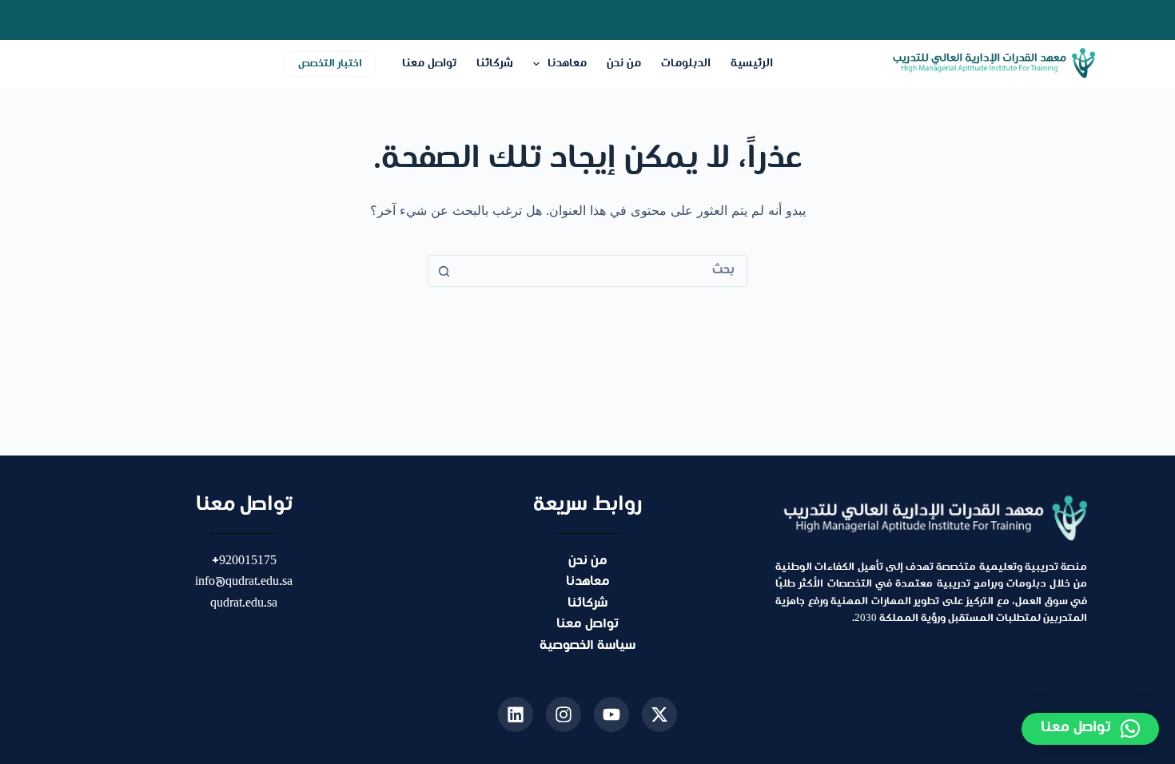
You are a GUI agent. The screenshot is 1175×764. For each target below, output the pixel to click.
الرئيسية (752, 63)
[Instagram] (563, 714)
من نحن (624, 63)
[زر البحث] (443, 271)
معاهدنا (567, 63)
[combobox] (603, 271)
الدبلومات (686, 63)
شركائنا (494, 63)
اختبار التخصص (330, 64)
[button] (1090, 729)
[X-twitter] (659, 714)
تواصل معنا (429, 63)
